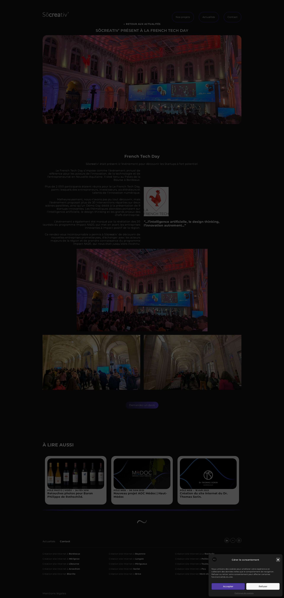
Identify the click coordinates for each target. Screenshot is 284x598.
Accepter (228, 586)
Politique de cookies (244, 593)
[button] (278, 559)
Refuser (263, 586)
